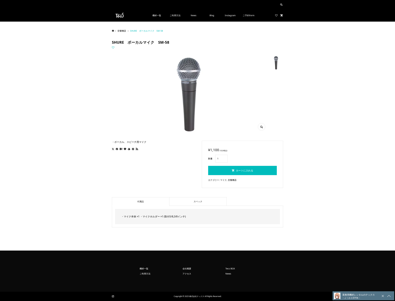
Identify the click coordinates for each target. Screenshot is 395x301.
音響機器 (232, 180)
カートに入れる (244, 170)
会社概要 (187, 268)
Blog (212, 15)
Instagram (230, 15)
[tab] (140, 201)
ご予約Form (248, 15)
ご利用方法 (175, 15)
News (193, 15)
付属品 (140, 201)
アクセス (187, 273)
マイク (223, 180)
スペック (198, 201)
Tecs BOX (230, 268)
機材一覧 (156, 15)
